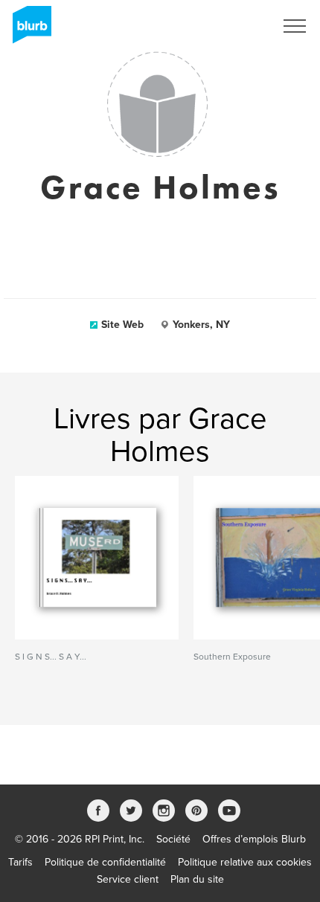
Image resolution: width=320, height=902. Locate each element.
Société (173, 839)
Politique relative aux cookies (245, 862)
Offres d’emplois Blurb (254, 839)
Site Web (122, 324)
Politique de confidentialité (105, 862)
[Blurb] (27, 29)
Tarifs (20, 862)
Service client (128, 879)
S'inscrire (234, 26)
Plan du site (197, 879)
